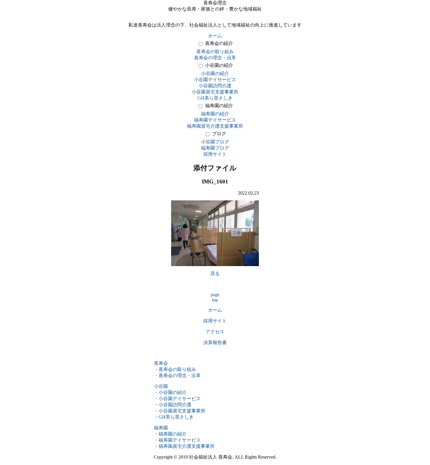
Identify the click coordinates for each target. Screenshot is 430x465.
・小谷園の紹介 (170, 392)
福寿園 (161, 427)
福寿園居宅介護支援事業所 (215, 126)
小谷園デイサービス (215, 79)
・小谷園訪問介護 (172, 404)
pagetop (215, 297)
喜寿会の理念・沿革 (215, 57)
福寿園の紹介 (219, 105)
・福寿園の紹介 (170, 433)
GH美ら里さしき (215, 98)
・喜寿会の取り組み (175, 369)
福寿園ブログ (215, 147)
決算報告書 (215, 342)
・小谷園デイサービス (177, 398)
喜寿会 (161, 363)
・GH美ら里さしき (174, 416)
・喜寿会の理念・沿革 (177, 375)
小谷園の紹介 (219, 65)
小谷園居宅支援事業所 (215, 91)
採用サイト (215, 154)
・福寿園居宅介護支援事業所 (184, 446)
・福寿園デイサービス (177, 440)
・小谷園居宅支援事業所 (179, 410)
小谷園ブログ (215, 141)
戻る (215, 273)
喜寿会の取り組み (215, 51)
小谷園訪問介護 (215, 85)
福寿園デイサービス (215, 119)
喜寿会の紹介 (219, 43)
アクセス (215, 331)
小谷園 (161, 386)
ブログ (219, 133)
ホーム (215, 35)
